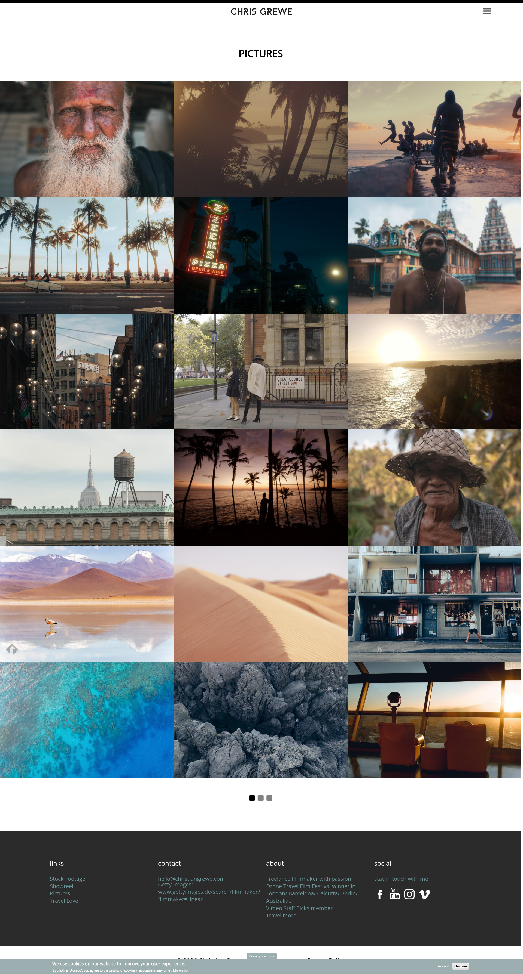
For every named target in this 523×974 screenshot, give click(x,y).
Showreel (61, 886)
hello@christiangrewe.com (191, 878)
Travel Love (64, 900)
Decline (460, 966)
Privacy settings (261, 956)
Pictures (60, 893)
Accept (443, 966)
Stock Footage (67, 878)
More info (180, 970)
